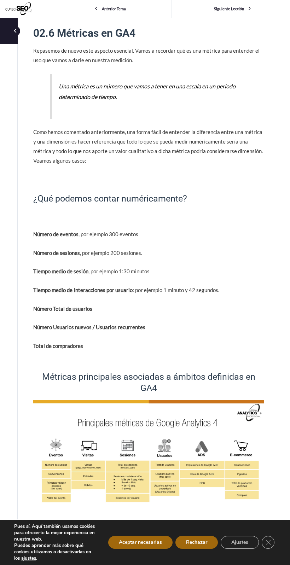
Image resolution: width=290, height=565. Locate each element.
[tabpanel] (148, 288)
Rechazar (196, 542)
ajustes (28, 558)
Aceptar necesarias (140, 542)
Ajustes (239, 542)
